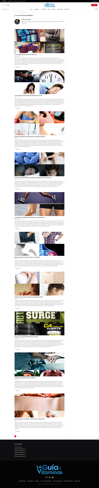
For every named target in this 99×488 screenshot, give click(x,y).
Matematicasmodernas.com (20, 452)
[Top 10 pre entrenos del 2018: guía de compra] (39, 323)
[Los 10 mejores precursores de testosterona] (39, 41)
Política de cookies (57, 481)
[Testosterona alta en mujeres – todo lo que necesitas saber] (39, 405)
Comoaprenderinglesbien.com (20, 454)
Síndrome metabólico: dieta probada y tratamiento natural (30, 136)
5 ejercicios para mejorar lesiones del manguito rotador (29, 297)
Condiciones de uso (68, 481)
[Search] (95, 9)
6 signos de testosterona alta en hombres (25, 377)
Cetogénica (36, 9)
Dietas (49, 9)
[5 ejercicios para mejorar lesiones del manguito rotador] (39, 284)
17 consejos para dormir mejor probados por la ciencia (28, 95)
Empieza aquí (77, 481)
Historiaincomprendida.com (20, 448)
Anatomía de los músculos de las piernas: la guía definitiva (30, 217)
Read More (18, 67)
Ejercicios (16, 298)
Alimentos (44, 9)
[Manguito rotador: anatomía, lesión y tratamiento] (39, 244)
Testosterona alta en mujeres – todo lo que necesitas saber (29, 419)
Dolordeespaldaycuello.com (20, 456)
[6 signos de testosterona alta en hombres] (39, 364)
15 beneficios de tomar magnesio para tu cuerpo (17, 1)
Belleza (53, 9)
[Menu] (96, 9)
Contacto (37, 481)
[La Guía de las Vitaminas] (49, 5)
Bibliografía (30, 481)
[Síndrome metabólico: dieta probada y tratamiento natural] (39, 123)
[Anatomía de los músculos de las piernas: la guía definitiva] (39, 204)
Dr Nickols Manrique (26, 19)
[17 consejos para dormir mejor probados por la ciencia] (39, 82)
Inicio (31, 9)
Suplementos (60, 9)
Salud (16, 97)
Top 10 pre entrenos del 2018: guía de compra (26, 336)
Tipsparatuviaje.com (18, 446)
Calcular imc (94, 1)
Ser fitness (66, 9)
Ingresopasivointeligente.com (20, 450)
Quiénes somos (22, 481)
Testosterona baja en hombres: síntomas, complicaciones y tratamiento (33, 177)
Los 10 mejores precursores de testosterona (26, 54)
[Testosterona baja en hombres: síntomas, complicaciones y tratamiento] (39, 164)
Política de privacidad (46, 481)
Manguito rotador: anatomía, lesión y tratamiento (27, 257)
